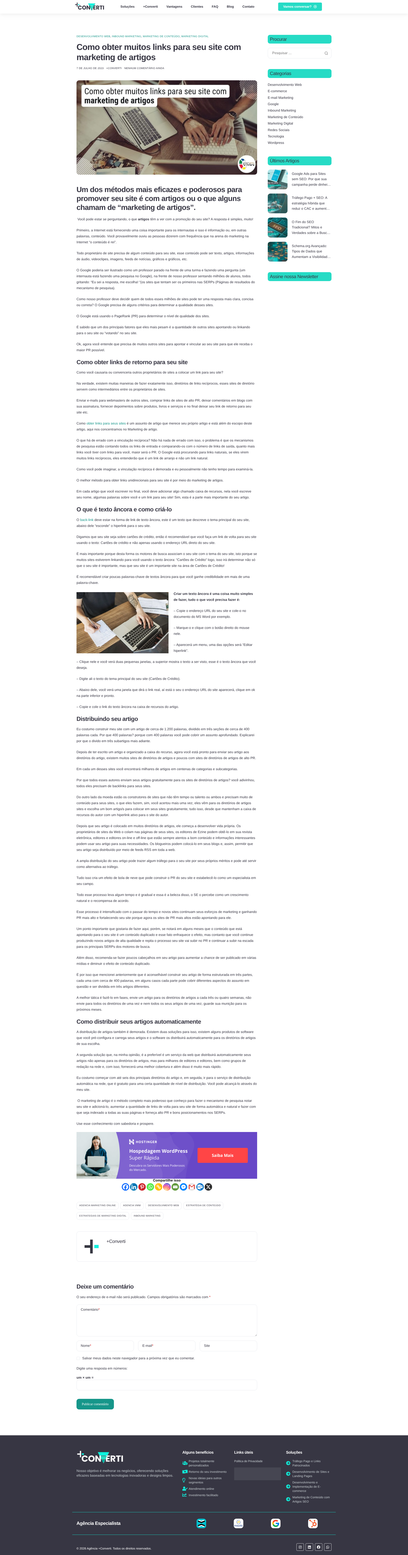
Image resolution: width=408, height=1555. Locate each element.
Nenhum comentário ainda (144, 68)
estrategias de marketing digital (102, 1216)
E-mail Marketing (280, 98)
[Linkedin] (133, 1187)
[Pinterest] (142, 1187)
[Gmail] (192, 1187)
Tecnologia (276, 136)
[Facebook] (125, 1187)
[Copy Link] (158, 1187)
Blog (230, 6)
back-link (87, 520)
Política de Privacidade (248, 1461)
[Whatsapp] (150, 1187)
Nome (86, 1346)
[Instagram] (167, 1187)
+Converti (150, 6)
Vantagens (174, 6)
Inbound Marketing (126, 36)
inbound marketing (147, 1216)
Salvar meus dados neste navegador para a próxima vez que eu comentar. (138, 1358)
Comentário (90, 1310)
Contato (248, 6)
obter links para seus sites (106, 423)
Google (273, 104)
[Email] (175, 1187)
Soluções (127, 6)
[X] (208, 1187)
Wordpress (276, 143)
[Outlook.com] (200, 1187)
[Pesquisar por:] (300, 53)
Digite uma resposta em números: (102, 1368)
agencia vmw (132, 1205)
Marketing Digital (195, 36)
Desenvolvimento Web (93, 36)
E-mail (147, 1346)
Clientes (197, 6)
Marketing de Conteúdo (161, 36)
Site (207, 1346)
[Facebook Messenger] (183, 1187)
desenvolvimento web (163, 1205)
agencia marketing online (97, 1205)
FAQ (215, 6)
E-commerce (277, 91)
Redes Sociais (278, 130)
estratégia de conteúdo (203, 1205)
